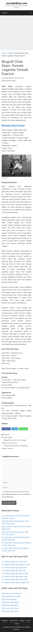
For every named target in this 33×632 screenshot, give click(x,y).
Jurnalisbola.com (19, 627)
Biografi (10, 53)
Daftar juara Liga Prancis (10, 611)
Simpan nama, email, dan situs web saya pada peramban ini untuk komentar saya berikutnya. (16, 494)
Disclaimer (4, 620)
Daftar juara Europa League (11, 596)
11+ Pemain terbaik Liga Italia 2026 (14, 570)
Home (4, 53)
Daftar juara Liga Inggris (10, 605)
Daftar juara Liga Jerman (10, 608)
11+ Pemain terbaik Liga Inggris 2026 (14, 567)
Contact (28, 620)
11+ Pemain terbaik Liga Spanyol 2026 (15, 573)
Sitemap (22, 620)
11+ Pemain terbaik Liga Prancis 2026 (14, 579)
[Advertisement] (16, 32)
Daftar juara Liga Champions (11, 593)
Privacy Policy (13, 620)
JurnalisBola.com (16, 3)
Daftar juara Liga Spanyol (10, 602)
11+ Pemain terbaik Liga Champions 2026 (16, 565)
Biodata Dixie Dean (13, 125)
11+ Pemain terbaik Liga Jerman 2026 (14, 576)
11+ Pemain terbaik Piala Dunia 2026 (14, 562)
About (17, 623)
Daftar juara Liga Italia (9, 599)
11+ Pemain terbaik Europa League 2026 (15, 582)
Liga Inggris (8, 437)
